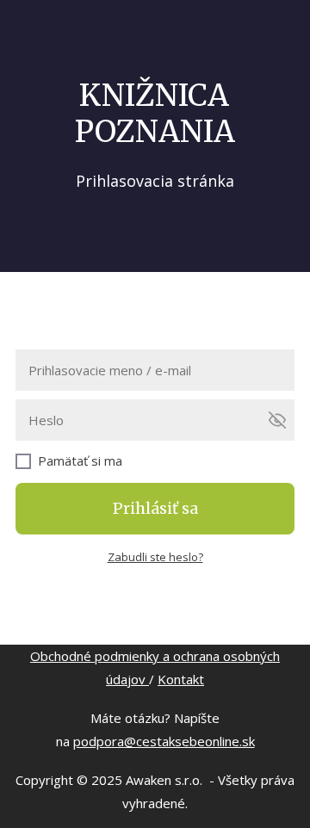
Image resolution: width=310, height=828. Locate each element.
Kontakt (181, 679)
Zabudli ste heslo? (155, 557)
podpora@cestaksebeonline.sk (164, 741)
